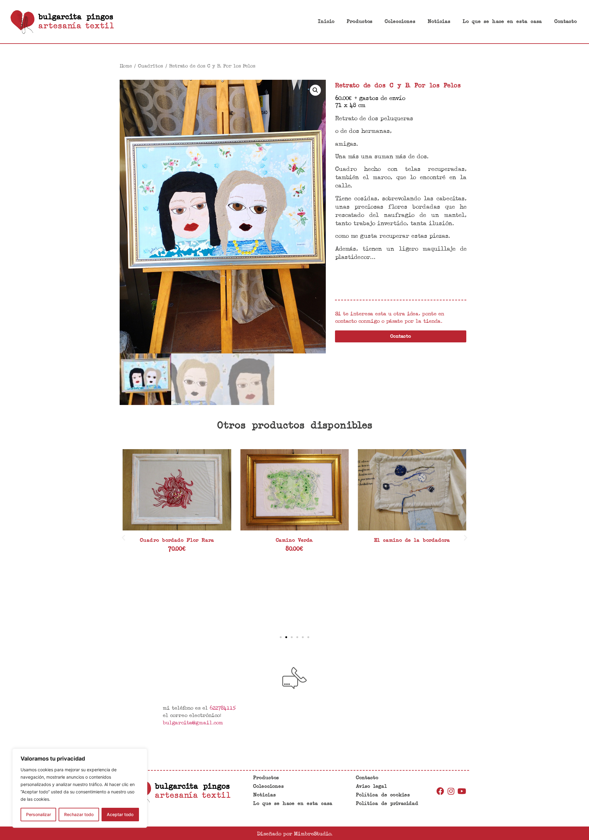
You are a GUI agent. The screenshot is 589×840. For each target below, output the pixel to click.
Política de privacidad (387, 803)
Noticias (439, 21)
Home (126, 65)
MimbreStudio (312, 833)
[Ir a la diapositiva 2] (286, 637)
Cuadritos (150, 65)
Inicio (326, 21)
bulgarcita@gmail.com (193, 722)
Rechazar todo (79, 814)
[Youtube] (461, 791)
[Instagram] (451, 791)
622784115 (223, 707)
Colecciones (400, 21)
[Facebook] (440, 791)
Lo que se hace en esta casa (502, 21)
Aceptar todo (120, 814)
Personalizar (38, 814)
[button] (123, 537)
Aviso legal (371, 786)
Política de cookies (383, 795)
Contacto (565, 21)
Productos (359, 21)
